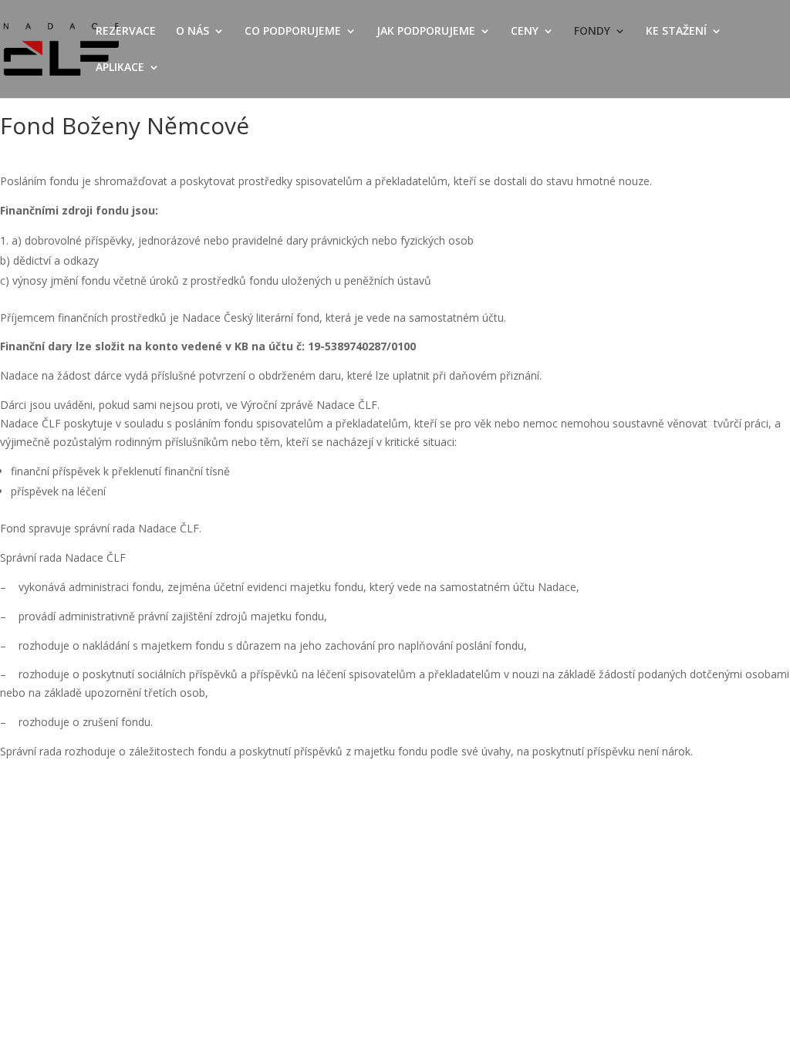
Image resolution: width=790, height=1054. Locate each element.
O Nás (192, 31)
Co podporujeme (293, 31)
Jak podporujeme (425, 31)
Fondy (592, 31)
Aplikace (120, 68)
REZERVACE (126, 31)
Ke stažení (676, 31)
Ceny (524, 31)
